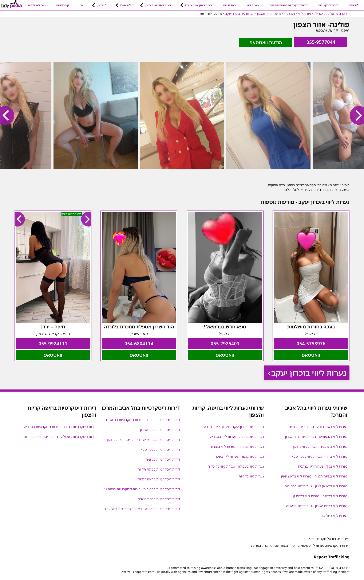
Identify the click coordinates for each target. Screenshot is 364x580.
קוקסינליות (62, 5)
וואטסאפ (311, 355)
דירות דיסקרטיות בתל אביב (123, 509)
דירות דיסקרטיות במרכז (198, 5)
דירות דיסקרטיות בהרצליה (161, 439)
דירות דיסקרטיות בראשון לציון (159, 479)
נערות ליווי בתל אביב (333, 515)
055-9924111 (53, 343)
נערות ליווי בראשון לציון (331, 486)
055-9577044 (320, 42)
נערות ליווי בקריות (251, 476)
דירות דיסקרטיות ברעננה (162, 509)
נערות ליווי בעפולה (251, 466)
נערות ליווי (253, 5)
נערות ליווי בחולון (305, 446)
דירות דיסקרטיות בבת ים (163, 419)
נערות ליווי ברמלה (335, 496)
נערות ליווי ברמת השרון (331, 506)
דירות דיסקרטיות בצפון (158, 5)
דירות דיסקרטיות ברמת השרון (159, 499)
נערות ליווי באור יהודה (332, 426)
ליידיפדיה (353, 5)
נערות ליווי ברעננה (299, 506)
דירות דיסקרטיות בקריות (41, 436)
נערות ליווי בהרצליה (333, 446)
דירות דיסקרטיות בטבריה (41, 426)
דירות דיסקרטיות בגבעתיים (123, 419)
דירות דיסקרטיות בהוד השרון (160, 429)
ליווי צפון (102, 5)
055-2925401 (225, 343)
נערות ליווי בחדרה (216, 426)
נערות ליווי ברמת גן (306, 496)
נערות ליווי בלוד (336, 466)
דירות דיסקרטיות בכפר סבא (160, 449)
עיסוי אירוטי (229, 5)
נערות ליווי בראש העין (296, 476)
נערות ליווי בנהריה (251, 446)
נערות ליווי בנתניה (310, 466)
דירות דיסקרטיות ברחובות (161, 489)
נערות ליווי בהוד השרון (300, 436)
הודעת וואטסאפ (266, 42)
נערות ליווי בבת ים (301, 426)
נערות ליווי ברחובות (298, 486)
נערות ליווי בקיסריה (221, 466)
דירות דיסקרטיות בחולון (123, 439)
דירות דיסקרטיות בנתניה (163, 459)
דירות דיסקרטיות (328, 5)
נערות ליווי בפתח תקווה (330, 476)
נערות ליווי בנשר (252, 456)
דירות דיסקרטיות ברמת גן (122, 489)
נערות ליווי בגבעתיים (333, 436)
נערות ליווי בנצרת (223, 446)
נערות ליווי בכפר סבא (307, 456)
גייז (81, 5)
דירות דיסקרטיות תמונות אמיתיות (288, 5)
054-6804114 (138, 343)
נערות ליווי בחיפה (251, 436)
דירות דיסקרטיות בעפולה (78, 436)
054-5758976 (311, 343)
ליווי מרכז (125, 5)
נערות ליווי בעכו (227, 456)
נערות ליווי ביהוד (336, 456)
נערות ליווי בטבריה (223, 436)
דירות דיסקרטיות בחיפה (79, 426)
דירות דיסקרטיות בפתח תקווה (159, 469)
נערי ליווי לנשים (37, 5)
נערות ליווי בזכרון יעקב (308, 373)
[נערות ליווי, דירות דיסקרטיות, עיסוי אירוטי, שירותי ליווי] (11, 4)
